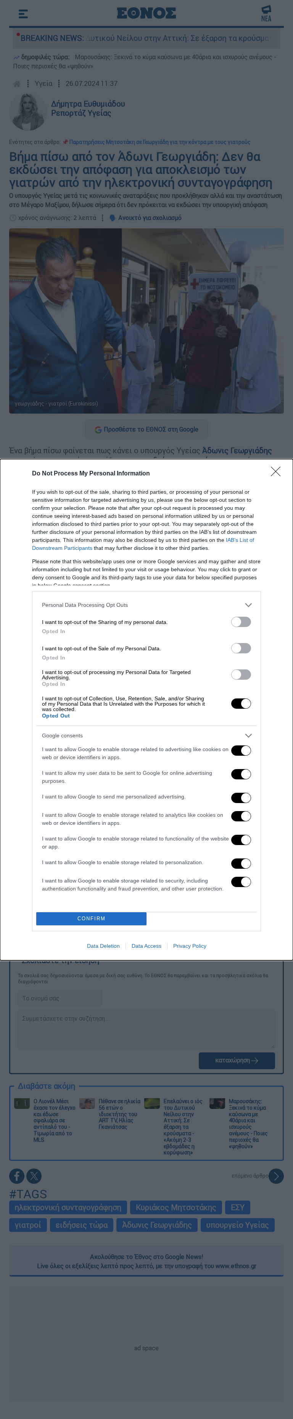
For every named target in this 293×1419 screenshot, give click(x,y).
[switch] (241, 622)
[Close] (278, 474)
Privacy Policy (189, 946)
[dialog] (146, 709)
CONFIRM (91, 918)
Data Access (146, 946)
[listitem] (146, 605)
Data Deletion (103, 946)
